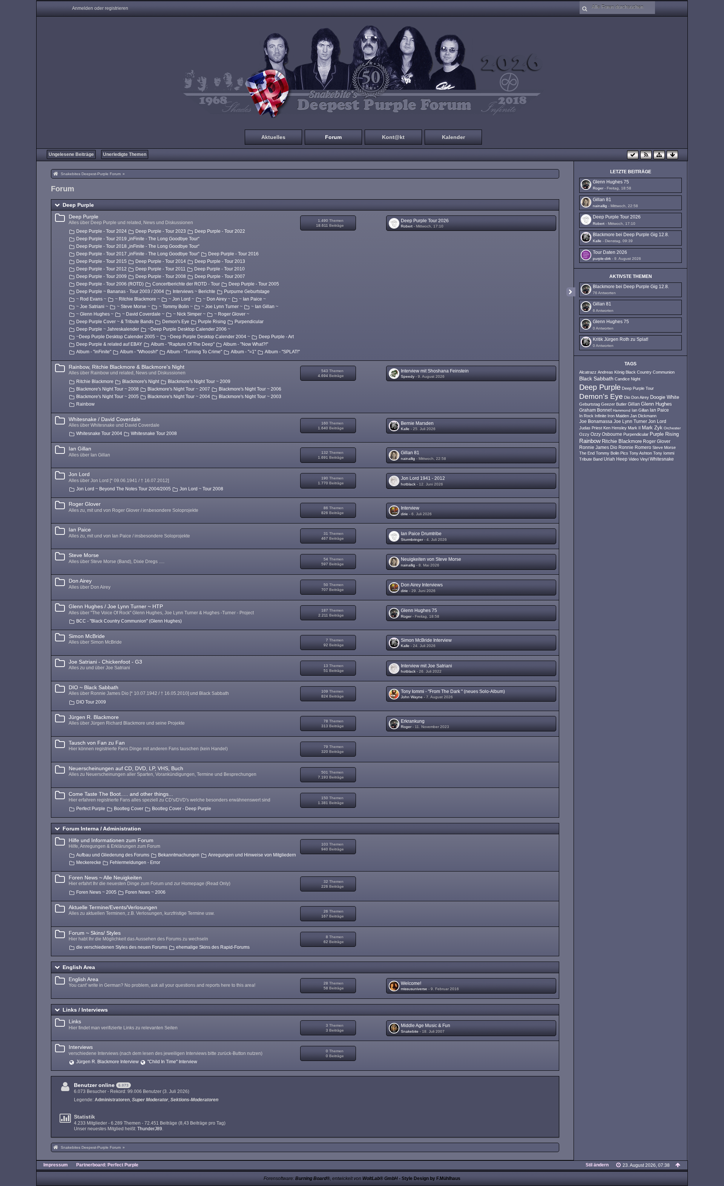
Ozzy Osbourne (606, 434)
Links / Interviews (85, 1010)
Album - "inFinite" (93, 351)
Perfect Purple (90, 808)
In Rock (586, 416)
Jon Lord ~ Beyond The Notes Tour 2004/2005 (123, 488)
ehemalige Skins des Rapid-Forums (213, 947)
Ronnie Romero (634, 447)
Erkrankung (413, 721)
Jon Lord (79, 474)
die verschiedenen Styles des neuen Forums (121, 947)
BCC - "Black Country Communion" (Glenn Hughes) (129, 621)
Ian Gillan (80, 449)
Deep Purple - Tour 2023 (160, 231)
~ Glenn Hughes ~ (95, 314)
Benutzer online (94, 1085)
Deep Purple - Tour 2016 (233, 253)
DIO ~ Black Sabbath (93, 687)
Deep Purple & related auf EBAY (109, 344)
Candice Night (627, 379)
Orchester (672, 428)
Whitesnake (662, 459)
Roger (406, 616)
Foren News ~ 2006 (145, 892)
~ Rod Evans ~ (91, 299)
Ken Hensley (615, 428)
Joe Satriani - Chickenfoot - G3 (105, 662)
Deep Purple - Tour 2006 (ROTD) (110, 284)
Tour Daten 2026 (610, 252)
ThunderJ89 (149, 1128)
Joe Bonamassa (595, 421)
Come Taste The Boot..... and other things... (121, 794)
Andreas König (611, 372)
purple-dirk (602, 258)
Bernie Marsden (417, 423)
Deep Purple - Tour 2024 (101, 231)
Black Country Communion (650, 372)
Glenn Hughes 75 (419, 610)
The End (587, 453)
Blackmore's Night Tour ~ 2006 (250, 389)
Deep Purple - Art (276, 336)
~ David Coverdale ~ (143, 314)
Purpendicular (249, 321)
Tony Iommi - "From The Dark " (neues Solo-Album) (453, 691)
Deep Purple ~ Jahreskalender (107, 329)
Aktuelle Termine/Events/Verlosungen (113, 907)
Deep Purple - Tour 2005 (254, 284)
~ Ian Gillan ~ (264, 306)
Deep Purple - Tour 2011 (160, 269)
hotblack (408, 484)
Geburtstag (589, 404)
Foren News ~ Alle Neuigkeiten (105, 878)
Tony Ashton (640, 453)
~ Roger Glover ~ (231, 314)
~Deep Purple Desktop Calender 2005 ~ (117, 336)
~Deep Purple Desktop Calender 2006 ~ (189, 329)
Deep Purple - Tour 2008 (160, 276)
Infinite (600, 416)
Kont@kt (393, 137)
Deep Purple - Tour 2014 (160, 261)
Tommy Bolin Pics (612, 453)
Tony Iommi (663, 453)
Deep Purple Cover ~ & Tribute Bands (114, 321)
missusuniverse (414, 989)
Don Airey (80, 581)
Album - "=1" (243, 351)
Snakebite (410, 1031)
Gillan (634, 404)
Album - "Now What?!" (245, 344)
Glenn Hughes (656, 404)
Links (75, 1021)
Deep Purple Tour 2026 (425, 220)
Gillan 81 (410, 452)
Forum (333, 137)
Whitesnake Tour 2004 (99, 433)
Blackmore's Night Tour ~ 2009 (199, 381)
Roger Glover (85, 504)
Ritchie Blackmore (95, 381)
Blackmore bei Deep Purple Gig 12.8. (631, 234)
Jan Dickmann (643, 416)
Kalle (405, 429)
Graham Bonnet (595, 410)
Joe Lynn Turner (630, 421)
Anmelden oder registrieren (100, 8)
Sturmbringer (412, 539)
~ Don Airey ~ (216, 299)
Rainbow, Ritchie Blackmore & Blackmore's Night (126, 367)
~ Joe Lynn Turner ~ (221, 306)
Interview (410, 508)
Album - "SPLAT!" (282, 351)
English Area (79, 967)
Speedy (407, 376)
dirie (404, 514)
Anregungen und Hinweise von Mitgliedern (252, 855)
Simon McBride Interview (426, 640)
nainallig (408, 458)
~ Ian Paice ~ (252, 299)
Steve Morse (84, 555)
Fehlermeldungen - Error (135, 862)
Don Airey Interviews (422, 585)
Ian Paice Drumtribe (421, 533)
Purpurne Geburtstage (247, 291)
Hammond (621, 410)
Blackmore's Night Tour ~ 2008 (107, 389)
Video (634, 459)
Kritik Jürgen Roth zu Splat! (620, 339)
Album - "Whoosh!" (139, 351)
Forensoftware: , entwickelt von (331, 1178)
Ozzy (584, 434)
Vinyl (644, 459)
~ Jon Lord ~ (181, 299)
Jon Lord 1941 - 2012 (423, 478)
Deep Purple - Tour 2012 (101, 269)
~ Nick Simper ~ (189, 314)
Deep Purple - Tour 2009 (101, 276)
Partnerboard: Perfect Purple (107, 1165)
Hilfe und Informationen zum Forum (111, 840)
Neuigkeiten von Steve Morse (431, 559)
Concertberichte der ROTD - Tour (186, 284)
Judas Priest (590, 428)
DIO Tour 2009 (91, 702)
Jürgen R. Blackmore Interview (107, 1061)
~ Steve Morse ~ (133, 306)
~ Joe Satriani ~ (92, 306)
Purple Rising (212, 321)
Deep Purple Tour (638, 388)
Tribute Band (591, 459)
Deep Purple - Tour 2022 (220, 231)
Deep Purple (78, 205)
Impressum (55, 1165)
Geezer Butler (614, 404)
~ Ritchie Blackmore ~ (137, 299)
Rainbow (85, 404)
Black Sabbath (596, 378)
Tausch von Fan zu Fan (97, 743)
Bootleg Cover (128, 808)
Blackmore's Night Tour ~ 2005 (107, 396)
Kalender (453, 137)
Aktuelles (273, 137)
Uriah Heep (615, 459)
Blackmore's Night (140, 381)
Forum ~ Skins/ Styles (95, 933)
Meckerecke (88, 862)
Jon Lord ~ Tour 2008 (201, 488)
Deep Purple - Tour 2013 (220, 261)
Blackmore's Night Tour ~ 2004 (178, 396)
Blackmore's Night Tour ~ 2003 (250, 396)
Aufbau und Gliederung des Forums (112, 855)
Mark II (634, 428)
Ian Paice (80, 530)
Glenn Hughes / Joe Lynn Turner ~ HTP (116, 606)
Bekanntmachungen (178, 855)
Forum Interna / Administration (102, 829)
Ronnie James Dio (598, 447)
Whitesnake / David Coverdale (105, 419)
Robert (407, 226)
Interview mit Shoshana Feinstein (435, 371)
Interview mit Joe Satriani (426, 666)
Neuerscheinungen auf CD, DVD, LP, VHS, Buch (126, 768)
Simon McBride (87, 636)
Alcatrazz (588, 372)
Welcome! (411, 983)
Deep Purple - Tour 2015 (101, 261)
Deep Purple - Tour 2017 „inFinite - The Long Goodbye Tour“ (137, 253)
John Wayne (412, 697)
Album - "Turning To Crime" (194, 351)
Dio (627, 397)
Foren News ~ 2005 (96, 892)
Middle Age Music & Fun (425, 1025)
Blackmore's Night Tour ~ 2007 (178, 389)
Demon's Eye (175, 321)
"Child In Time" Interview (172, 1061)
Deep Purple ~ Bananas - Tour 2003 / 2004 (120, 291)
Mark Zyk (652, 427)
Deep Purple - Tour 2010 (219, 269)
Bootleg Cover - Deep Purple (181, 808)
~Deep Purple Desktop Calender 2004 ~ (208, 336)
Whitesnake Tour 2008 (154, 433)
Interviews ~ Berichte (194, 291)
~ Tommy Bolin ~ (176, 306)
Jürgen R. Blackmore (94, 717)
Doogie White (664, 397)
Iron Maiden (618, 416)
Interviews (81, 1047)
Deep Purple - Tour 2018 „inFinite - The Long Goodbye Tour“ (137, 246)
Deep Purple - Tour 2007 (220, 276)
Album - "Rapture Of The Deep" (183, 344)
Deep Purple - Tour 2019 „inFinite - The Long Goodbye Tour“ (137, 238)
